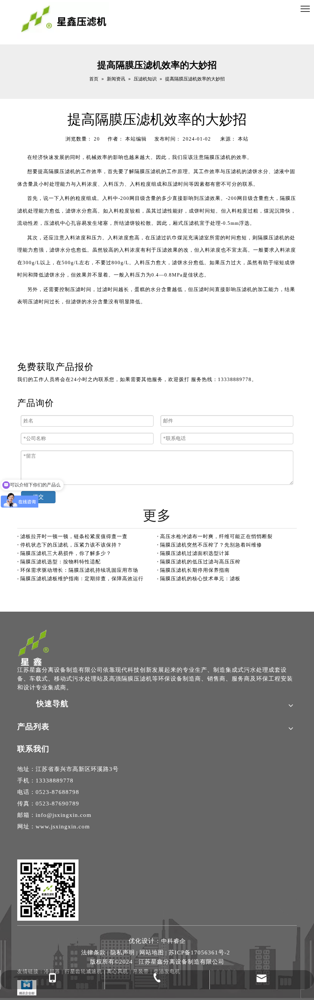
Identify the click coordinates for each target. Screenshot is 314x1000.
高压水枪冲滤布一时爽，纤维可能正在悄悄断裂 (216, 536)
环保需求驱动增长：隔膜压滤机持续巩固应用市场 (79, 570)
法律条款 (93, 952)
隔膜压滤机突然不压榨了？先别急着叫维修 (211, 545)
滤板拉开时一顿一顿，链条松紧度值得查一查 (74, 536)
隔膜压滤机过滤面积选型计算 (195, 553)
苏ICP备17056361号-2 (199, 952)
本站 (243, 139)
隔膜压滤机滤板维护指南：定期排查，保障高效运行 (82, 578)
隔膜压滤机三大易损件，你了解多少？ (65, 553)
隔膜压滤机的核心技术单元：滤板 (200, 578)
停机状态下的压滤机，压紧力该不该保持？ (71, 545)
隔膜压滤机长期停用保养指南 (195, 570)
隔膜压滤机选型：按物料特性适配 (60, 562)
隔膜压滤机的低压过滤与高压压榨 (200, 562)
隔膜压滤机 (217, 157)
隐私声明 (122, 952)
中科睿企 (173, 941)
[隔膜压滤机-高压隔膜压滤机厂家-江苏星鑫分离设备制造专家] (34, 647)
